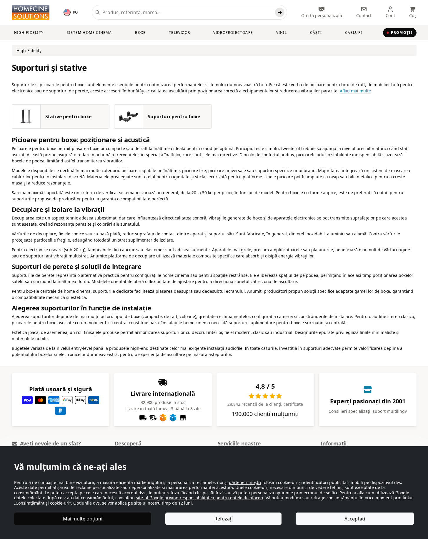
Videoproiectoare (233, 32)
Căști (316, 32)
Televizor (179, 32)
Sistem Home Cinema (89, 32)
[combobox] (187, 12)
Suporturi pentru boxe (174, 116)
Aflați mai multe (355, 91)
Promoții (402, 32)
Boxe (140, 32)
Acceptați (354, 518)
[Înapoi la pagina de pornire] (30, 12)
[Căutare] (279, 12)
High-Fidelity (29, 32)
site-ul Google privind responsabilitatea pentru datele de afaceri (199, 497)
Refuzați (223, 518)
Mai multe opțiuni (82, 518)
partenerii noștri (245, 482)
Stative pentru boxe (68, 116)
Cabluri (353, 32)
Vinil (281, 32)
